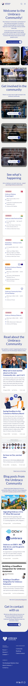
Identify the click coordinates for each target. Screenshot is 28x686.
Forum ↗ (4, 650)
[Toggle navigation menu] (25, 4)
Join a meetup (13, 161)
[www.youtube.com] (17, 683)
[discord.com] (25, 683)
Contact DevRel (13, 624)
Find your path (13, 137)
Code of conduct (20, 653)
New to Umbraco (13, 113)
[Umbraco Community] (5, 4)
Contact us (5, 667)
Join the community (13, 42)
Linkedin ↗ (5, 654)
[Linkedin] (20, 683)
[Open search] (21, 4)
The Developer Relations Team (10, 663)
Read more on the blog (20, 471)
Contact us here (12, 491)
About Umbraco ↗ (7, 665)
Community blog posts (21, 599)
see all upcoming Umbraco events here (15, 183)
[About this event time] (11, 200)
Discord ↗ (5, 652)
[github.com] (22, 683)
